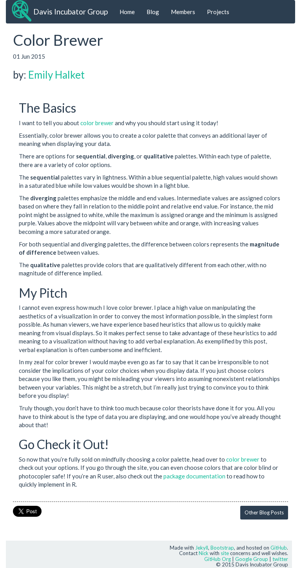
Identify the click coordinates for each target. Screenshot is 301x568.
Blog (153, 11)
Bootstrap (222, 548)
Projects (218, 11)
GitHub (278, 548)
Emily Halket (56, 74)
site (225, 553)
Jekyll (201, 548)
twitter (280, 559)
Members (183, 11)
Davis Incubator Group (70, 11)
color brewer (97, 122)
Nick (204, 553)
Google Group (251, 559)
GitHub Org (217, 559)
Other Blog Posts (264, 512)
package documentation (194, 476)
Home (127, 11)
